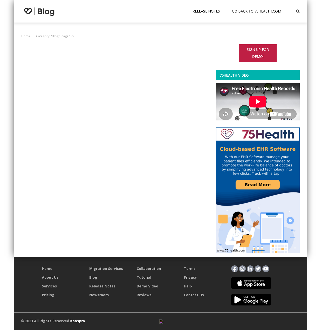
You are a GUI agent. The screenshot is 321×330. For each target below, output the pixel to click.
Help (188, 286)
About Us (50, 277)
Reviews (144, 294)
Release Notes (206, 11)
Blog (93, 277)
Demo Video (147, 286)
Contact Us (194, 294)
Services (49, 286)
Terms (190, 268)
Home (47, 268)
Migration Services (106, 268)
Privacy (190, 277)
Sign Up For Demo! (258, 53)
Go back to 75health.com (256, 11)
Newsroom (99, 294)
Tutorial (144, 277)
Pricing (48, 294)
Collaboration (149, 268)
